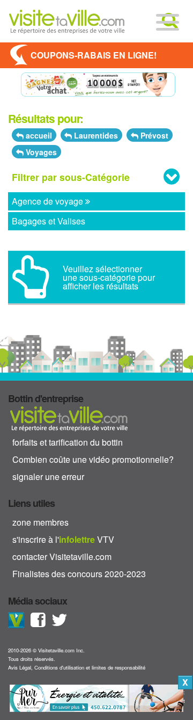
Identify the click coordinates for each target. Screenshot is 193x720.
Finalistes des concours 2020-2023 (79, 574)
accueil (38, 135)
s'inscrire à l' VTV (63, 539)
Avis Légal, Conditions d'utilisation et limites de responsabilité (76, 667)
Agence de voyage (48, 201)
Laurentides (95, 135)
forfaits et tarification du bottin (67, 442)
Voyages (40, 152)
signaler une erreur (48, 476)
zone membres (40, 522)
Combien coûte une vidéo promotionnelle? (93, 459)
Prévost (153, 135)
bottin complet (69, 418)
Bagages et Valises (48, 221)
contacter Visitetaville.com (62, 556)
